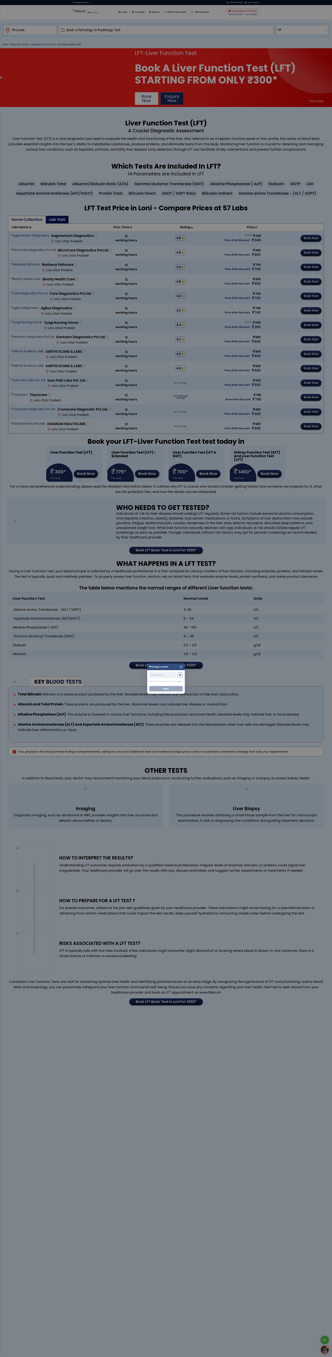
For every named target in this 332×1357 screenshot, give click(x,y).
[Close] (181, 666)
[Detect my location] (180, 675)
